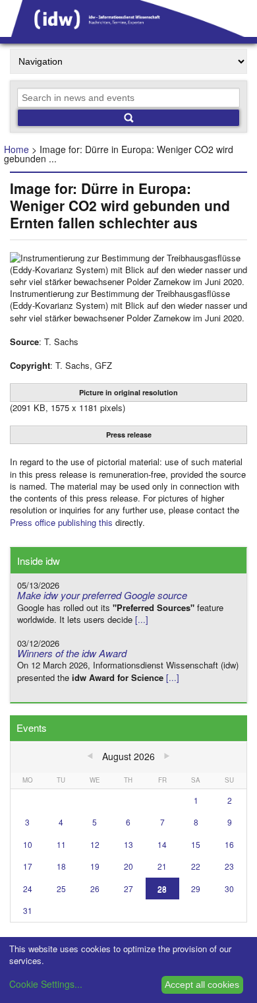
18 (61, 866)
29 (195, 888)
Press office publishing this (61, 522)
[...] (141, 619)
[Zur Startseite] (128, 32)
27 (128, 888)
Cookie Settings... (45, 983)
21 (162, 866)
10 (27, 844)
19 (95, 866)
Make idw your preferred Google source (102, 595)
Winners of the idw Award (72, 653)
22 (195, 866)
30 (229, 888)
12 (95, 844)
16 (229, 844)
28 (162, 888)
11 (61, 844)
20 (128, 866)
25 (61, 888)
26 (95, 888)
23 (229, 866)
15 (195, 844)
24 (27, 888)
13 (128, 844)
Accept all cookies (202, 984)
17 (27, 866)
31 (27, 910)
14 (162, 844)
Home (16, 149)
